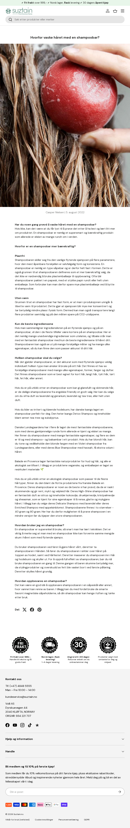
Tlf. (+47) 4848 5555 (18, 686)
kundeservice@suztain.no (21, 697)
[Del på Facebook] (32, 609)
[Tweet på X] (24, 609)
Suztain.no (18, 814)
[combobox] (65, 19)
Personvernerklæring (69, 819)
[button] (115, 11)
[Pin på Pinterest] (39, 609)
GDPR (87, 819)
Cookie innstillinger (44, 819)
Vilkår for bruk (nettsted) (17, 819)
